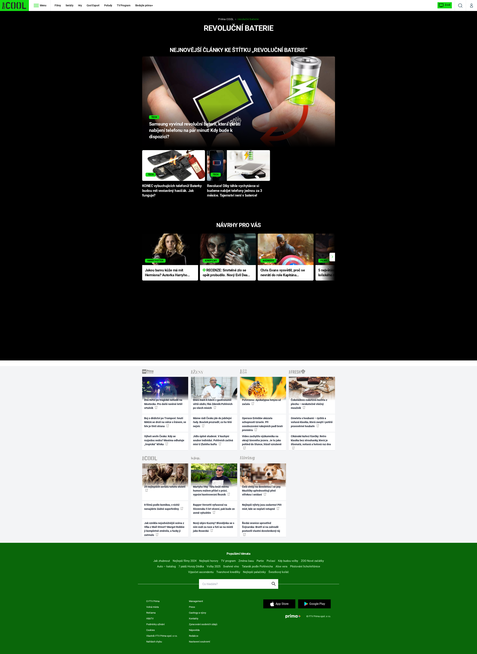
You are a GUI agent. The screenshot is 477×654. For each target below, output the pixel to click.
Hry (80, 5)
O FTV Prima (152, 601)
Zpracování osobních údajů (203, 624)
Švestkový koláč (278, 572)
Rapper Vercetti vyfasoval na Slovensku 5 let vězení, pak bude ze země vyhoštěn (214, 508)
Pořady (108, 5)
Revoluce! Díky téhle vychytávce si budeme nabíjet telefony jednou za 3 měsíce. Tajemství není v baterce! (234, 191)
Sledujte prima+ (144, 5)
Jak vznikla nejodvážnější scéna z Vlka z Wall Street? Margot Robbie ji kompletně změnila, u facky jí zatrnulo (164, 529)
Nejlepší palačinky (254, 572)
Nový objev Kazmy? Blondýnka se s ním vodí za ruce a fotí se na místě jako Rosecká (213, 527)
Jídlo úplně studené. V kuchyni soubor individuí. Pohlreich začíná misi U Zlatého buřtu (213, 440)
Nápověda (194, 630)
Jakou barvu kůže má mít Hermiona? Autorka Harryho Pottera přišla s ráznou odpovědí (166, 273)
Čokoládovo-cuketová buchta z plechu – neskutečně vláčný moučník (309, 403)
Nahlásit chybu (154, 641)
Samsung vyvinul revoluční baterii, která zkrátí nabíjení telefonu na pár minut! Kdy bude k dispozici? (194, 130)
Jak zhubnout (161, 561)
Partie (260, 561)
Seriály (69, 5)
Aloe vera (281, 566)
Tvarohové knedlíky (228, 572)
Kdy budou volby (288, 561)
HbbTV (150, 618)
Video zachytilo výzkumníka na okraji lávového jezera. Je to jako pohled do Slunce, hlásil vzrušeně (262, 440)
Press (192, 607)
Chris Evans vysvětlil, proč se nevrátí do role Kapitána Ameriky (282, 273)
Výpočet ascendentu (201, 572)
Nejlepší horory (208, 561)
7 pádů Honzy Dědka (191, 566)
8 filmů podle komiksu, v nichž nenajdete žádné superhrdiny (161, 506)
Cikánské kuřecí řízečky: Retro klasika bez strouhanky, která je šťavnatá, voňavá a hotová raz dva (311, 440)
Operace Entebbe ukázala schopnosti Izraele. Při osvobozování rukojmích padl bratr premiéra (262, 424)
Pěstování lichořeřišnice (305, 566)
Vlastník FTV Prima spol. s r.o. (161, 635)
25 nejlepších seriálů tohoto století (164, 486)
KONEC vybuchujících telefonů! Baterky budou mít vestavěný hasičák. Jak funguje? (172, 191)
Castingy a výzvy (197, 612)
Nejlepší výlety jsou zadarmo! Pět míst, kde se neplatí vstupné (262, 506)
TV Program (123, 5)
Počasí (271, 561)
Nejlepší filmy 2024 (184, 561)
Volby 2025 (213, 566)
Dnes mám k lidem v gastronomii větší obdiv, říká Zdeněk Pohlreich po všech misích (213, 403)
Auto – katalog (166, 566)
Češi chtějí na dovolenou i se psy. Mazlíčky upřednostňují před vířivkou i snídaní (261, 490)
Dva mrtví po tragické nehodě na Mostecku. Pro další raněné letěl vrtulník (163, 403)
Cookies (150, 630)
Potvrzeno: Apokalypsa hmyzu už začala (261, 401)
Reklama (151, 612)
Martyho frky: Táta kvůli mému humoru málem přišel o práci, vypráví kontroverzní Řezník (211, 490)
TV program (228, 561)
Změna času (246, 561)
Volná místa (152, 607)
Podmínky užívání (155, 624)
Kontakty (193, 618)
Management (196, 601)
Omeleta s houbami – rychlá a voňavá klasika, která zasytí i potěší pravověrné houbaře (312, 422)
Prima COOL (226, 19)
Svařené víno (231, 566)
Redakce (193, 635)
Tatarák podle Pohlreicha (257, 566)
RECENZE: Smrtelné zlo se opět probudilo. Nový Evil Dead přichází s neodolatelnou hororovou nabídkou (226, 273)
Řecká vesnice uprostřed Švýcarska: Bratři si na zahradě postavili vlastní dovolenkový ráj (261, 527)
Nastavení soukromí (199, 641)
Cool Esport (93, 5)
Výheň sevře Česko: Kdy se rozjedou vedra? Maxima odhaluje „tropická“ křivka (164, 440)
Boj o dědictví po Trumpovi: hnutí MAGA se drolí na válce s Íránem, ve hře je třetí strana (165, 422)
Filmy (58, 5)
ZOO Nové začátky (312, 561)
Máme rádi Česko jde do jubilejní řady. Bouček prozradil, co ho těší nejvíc (212, 422)
